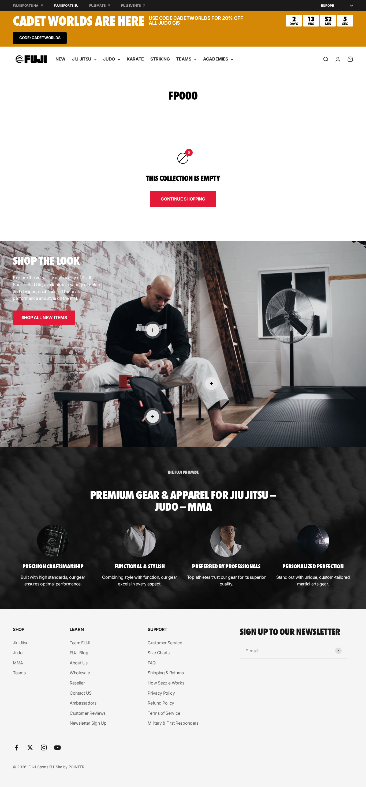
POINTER (76, 767)
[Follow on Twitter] (30, 747)
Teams (19, 672)
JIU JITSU (81, 59)
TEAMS (183, 59)
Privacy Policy (161, 693)
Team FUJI (80, 642)
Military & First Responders (173, 723)
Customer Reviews (88, 713)
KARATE (135, 59)
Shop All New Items (44, 317)
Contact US (81, 693)
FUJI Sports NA (25, 5)
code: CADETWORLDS (39, 37)
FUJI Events (131, 5)
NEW (60, 59)
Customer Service (165, 642)
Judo (18, 652)
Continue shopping (183, 199)
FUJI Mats (97, 5)
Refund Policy (161, 703)
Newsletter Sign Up (88, 723)
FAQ (151, 662)
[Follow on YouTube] (57, 747)
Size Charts (158, 652)
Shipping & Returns (166, 672)
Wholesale (80, 672)
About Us (78, 662)
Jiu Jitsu (20, 642)
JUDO (109, 59)
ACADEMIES (215, 59)
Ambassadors (83, 703)
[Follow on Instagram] (43, 747)
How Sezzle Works (166, 683)
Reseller (77, 683)
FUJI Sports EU (66, 5)
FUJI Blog (79, 652)
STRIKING (160, 59)
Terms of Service (164, 713)
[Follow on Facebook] (16, 747)
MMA (18, 662)
